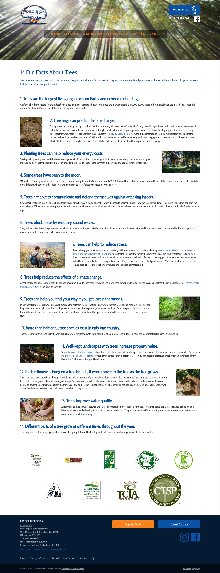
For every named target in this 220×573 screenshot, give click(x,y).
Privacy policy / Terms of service (73, 568)
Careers (83, 558)
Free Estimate (181, 9)
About (143, 33)
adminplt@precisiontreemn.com (34, 528)
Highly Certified (176, 23)
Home (23, 558)
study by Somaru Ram (119, 133)
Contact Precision (179, 524)
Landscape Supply (93, 33)
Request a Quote (133, 524)
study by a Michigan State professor (79, 355)
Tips (134, 33)
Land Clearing (71, 33)
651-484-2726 (182, 18)
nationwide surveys (85, 352)
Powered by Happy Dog (191, 568)
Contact (154, 33)
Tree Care (55, 33)
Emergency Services (117, 33)
